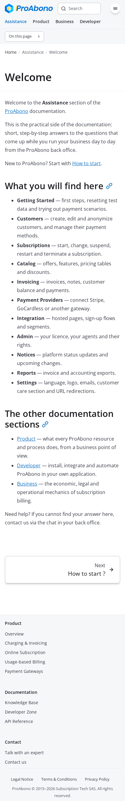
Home (11, 52)
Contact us (15, 762)
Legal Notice (22, 779)
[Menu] (115, 8)
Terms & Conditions (59, 779)
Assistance (16, 21)
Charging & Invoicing (26, 643)
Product (41, 21)
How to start (86, 163)
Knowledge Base (21, 702)
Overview (14, 634)
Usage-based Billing (25, 662)
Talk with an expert (24, 752)
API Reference (19, 721)
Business (65, 21)
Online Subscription (25, 652)
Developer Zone (21, 712)
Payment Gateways (24, 671)
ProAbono (16, 111)
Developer (90, 21)
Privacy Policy (97, 779)
